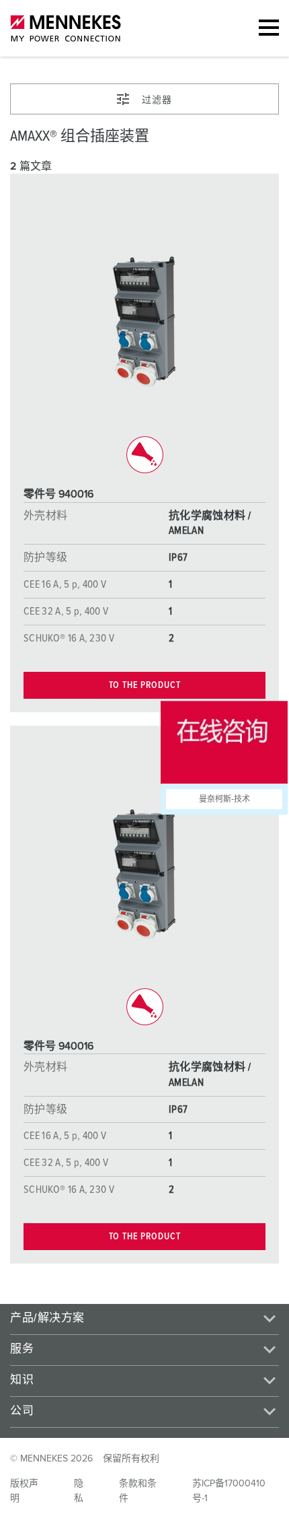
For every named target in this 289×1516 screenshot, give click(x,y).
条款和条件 (138, 1491)
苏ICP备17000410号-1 (228, 1491)
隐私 (78, 1491)
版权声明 (24, 1491)
